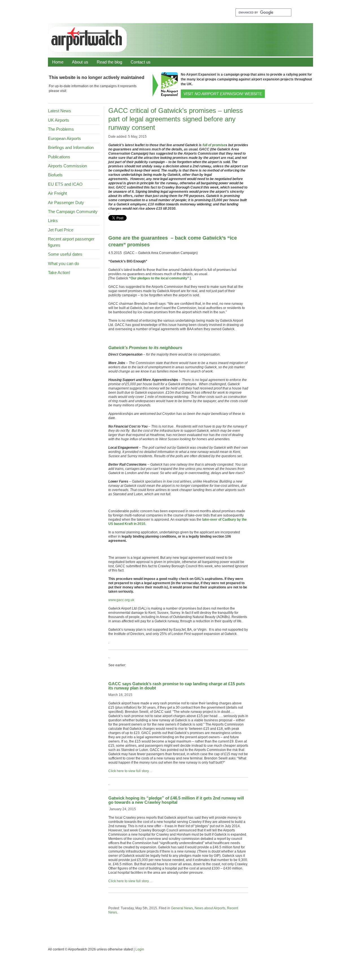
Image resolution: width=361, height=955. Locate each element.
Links (53, 220)
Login (139, 949)
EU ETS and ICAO (65, 184)
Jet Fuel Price (60, 229)
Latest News (59, 110)
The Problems (61, 129)
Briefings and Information (71, 147)
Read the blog (109, 62)
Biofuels (55, 174)
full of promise (213, 145)
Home (57, 62)
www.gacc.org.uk (121, 600)
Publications (59, 156)
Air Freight (57, 193)
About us (80, 62)
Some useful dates (65, 254)
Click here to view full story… (130, 771)
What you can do (63, 263)
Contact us (141, 62)
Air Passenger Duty (66, 202)
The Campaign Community (73, 211)
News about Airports (210, 908)
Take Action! (59, 272)
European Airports (64, 138)
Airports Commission (67, 165)
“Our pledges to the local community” (159, 278)
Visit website (223, 93)
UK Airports (58, 120)
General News (182, 908)
